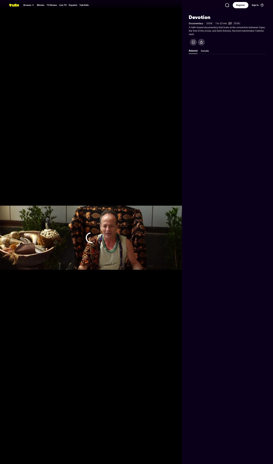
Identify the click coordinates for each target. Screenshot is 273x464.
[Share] (201, 42)
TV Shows (52, 5)
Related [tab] (193, 50)
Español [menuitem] (73, 5)
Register (240, 5)
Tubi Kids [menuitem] (84, 5)
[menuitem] (29, 5)
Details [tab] (205, 50)
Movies (40, 5)
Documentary (196, 23)
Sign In (255, 5)
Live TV (63, 5)
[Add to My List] (193, 42)
